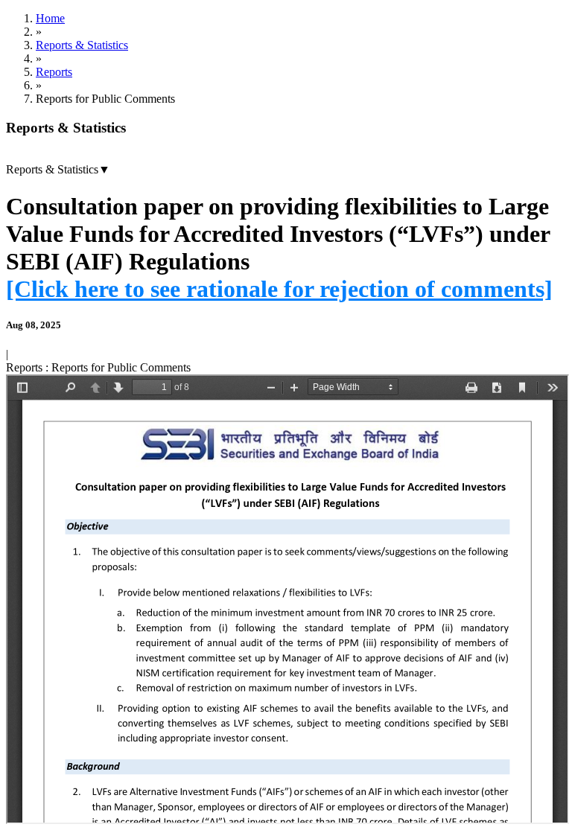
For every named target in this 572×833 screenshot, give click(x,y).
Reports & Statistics (82, 45)
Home (50, 18)
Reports (54, 72)
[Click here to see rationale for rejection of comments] (279, 288)
